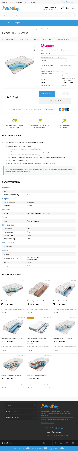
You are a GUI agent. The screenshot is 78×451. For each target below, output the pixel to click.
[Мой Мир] (65, 109)
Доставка (19, 2)
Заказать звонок (48, 9)
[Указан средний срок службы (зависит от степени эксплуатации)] (14, 239)
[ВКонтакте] (60, 109)
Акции (12, 2)
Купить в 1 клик (55, 101)
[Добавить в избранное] (34, 46)
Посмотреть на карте (47, 423)
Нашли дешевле (16, 109)
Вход (63, 2)
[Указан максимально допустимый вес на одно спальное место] (18, 195)
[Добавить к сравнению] (34, 50)
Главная (4, 2)
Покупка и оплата (29, 2)
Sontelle (64, 85)
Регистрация (70, 2)
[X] (68, 109)
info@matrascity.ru (58, 432)
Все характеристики (66, 65)
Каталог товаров (13, 23)
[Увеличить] (19, 65)
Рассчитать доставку (34, 109)
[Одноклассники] (63, 109)
